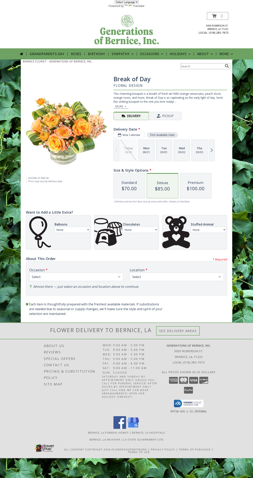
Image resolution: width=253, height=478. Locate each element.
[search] (227, 66)
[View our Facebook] (119, 428)
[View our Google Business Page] (133, 428)
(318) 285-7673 (218, 32)
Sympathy (121, 54)
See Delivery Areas (178, 331)
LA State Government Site (143, 439)
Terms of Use (139, 452)
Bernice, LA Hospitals (148, 432)
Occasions (149, 54)
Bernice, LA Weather (105, 439)
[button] (217, 16)
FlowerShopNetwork (129, 449)
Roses (76, 54)
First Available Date (162, 135)
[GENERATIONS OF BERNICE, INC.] (127, 30)
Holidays (178, 54)
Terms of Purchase (195, 449)
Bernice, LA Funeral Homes (108, 432)
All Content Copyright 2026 (87, 449)
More (224, 54)
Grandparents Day (47, 54)
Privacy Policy (163, 449)
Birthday (96, 54)
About (203, 54)
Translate (138, 6)
